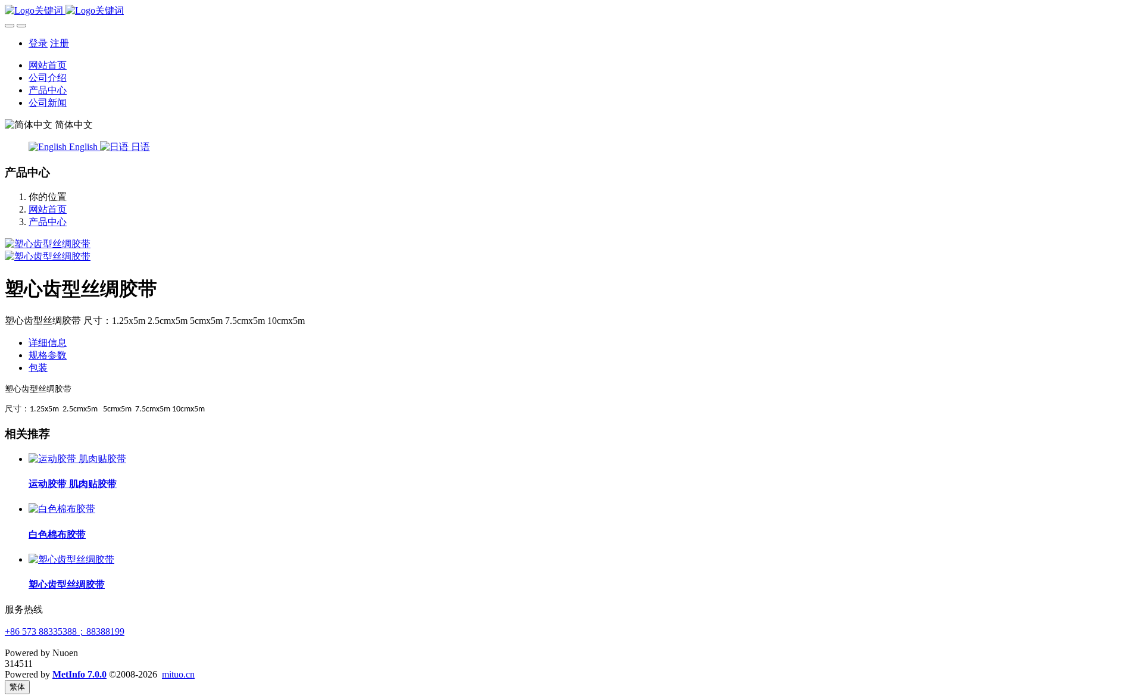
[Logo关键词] (571, 11)
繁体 (17, 686)
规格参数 (48, 355)
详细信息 (48, 343)
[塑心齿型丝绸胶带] (71, 559)
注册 (59, 43)
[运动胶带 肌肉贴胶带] (77, 459)
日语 (139, 147)
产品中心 (48, 222)
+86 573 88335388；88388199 (64, 631)
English (83, 147)
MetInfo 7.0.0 (79, 674)
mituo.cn (178, 674)
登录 (38, 43)
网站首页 (48, 65)
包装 (38, 368)
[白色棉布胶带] (62, 509)
